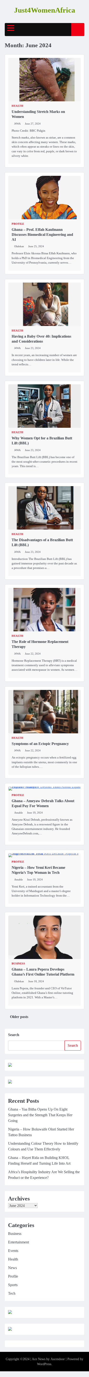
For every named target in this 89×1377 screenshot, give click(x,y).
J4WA (17, 123)
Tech (11, 1293)
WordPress (44, 1364)
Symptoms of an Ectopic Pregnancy (40, 744)
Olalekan (19, 246)
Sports (13, 1285)
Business (18, 963)
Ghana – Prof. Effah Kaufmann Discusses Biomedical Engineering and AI (42, 235)
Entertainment (18, 1242)
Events (13, 1251)
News (12, 1268)
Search (13, 1035)
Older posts (19, 1017)
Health (17, 106)
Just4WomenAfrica (44, 10)
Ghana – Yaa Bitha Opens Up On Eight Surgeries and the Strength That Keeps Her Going (40, 1115)
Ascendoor (58, 1359)
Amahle (18, 812)
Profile (18, 224)
